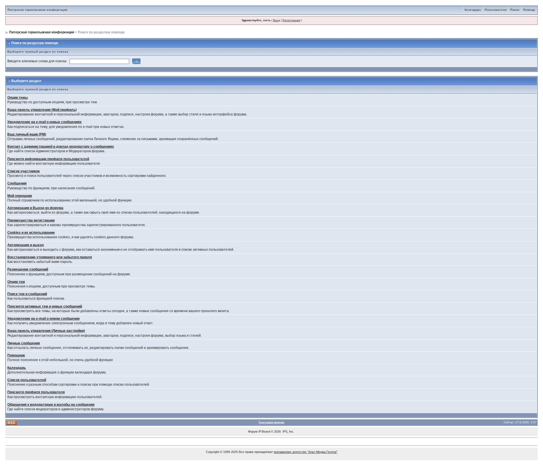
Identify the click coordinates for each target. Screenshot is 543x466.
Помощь (529, 9)
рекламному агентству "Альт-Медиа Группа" (305, 452)
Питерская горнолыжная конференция (38, 9)
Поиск (515, 9)
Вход (276, 20)
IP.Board (264, 431)
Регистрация (291, 20)
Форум (253, 431)
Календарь (473, 9)
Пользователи (496, 9)
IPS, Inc (288, 431)
